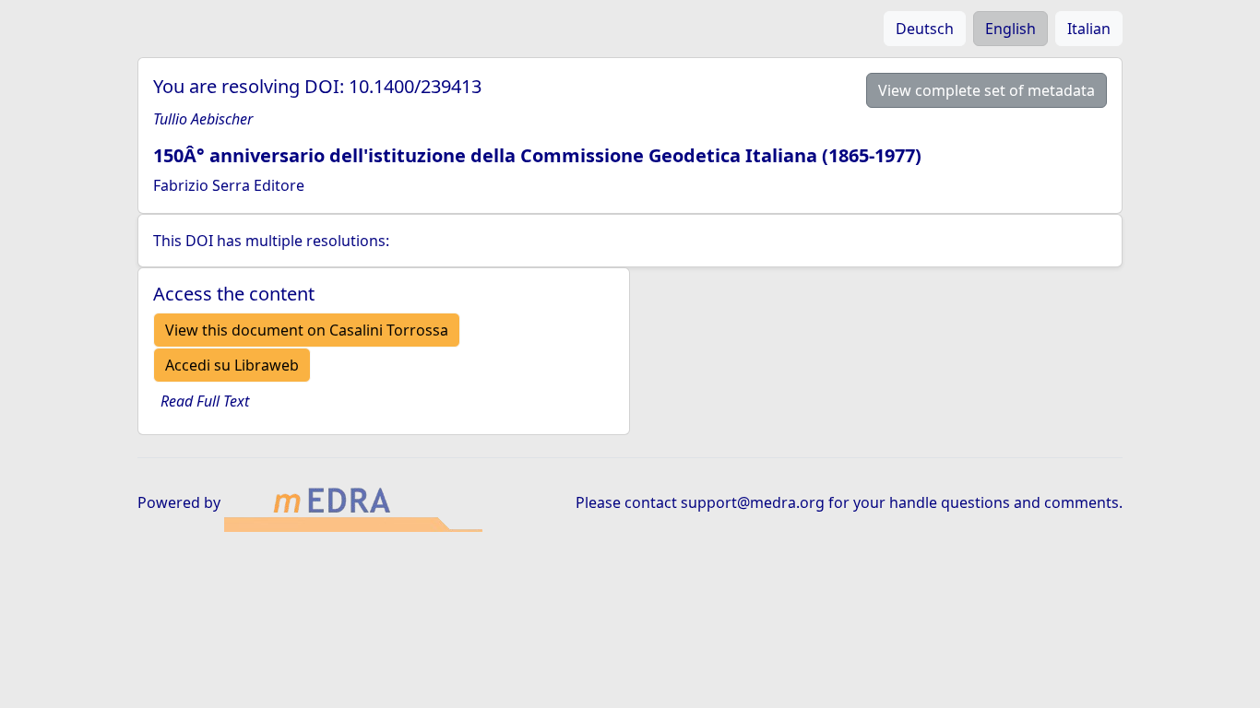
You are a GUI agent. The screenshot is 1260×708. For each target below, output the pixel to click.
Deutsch (925, 28)
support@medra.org (753, 502)
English (1010, 28)
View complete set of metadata (986, 90)
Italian (1089, 28)
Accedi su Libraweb (232, 365)
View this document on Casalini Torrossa (306, 330)
